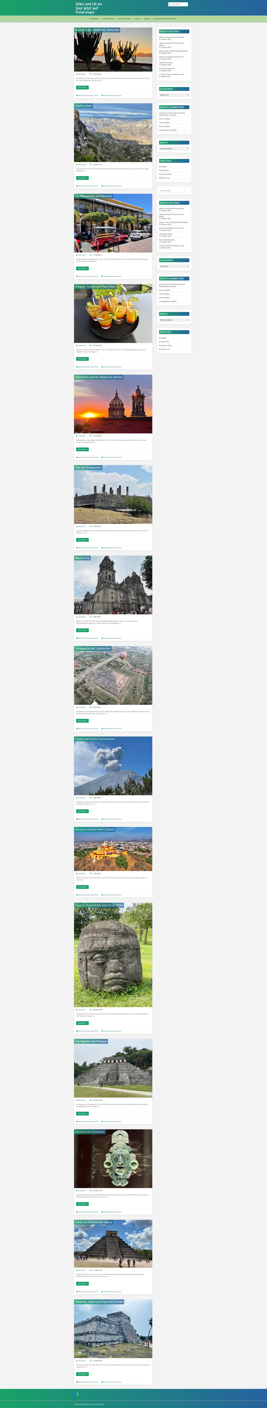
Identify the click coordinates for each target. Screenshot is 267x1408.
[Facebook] (75, 1394)
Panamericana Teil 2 (91, 95)
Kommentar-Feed (165, 174)
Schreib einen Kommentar (113, 95)
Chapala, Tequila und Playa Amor (95, 286)
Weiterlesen (82, 87)
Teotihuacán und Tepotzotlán (93, 648)
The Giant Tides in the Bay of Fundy (171, 74)
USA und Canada (124, 19)
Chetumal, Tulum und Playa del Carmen (99, 1301)
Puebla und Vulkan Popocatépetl (95, 738)
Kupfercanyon (83, 105)
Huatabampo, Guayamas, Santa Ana (97, 29)
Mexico (80, 95)
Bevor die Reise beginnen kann (165, 19)
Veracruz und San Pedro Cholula (94, 829)
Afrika (147, 19)
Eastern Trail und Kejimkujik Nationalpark (173, 51)
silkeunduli (82, 74)
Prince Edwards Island (167, 68)
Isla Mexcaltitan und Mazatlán (93, 196)
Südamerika (94, 19)
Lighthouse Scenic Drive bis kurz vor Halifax (171, 44)
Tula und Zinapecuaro (88, 467)
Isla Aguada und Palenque (91, 1041)
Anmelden (162, 166)
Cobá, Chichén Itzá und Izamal (93, 1222)
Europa (137, 19)
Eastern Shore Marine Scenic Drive (171, 57)
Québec (168, 119)
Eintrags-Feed (164, 170)
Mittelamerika (108, 19)
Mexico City (82, 558)
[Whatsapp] (77, 1394)
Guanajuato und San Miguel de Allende (98, 377)
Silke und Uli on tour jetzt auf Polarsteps (89, 8)
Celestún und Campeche (90, 1131)
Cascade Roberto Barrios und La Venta (99, 905)
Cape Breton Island (165, 63)
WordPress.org (164, 178)
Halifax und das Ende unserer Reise (171, 37)
